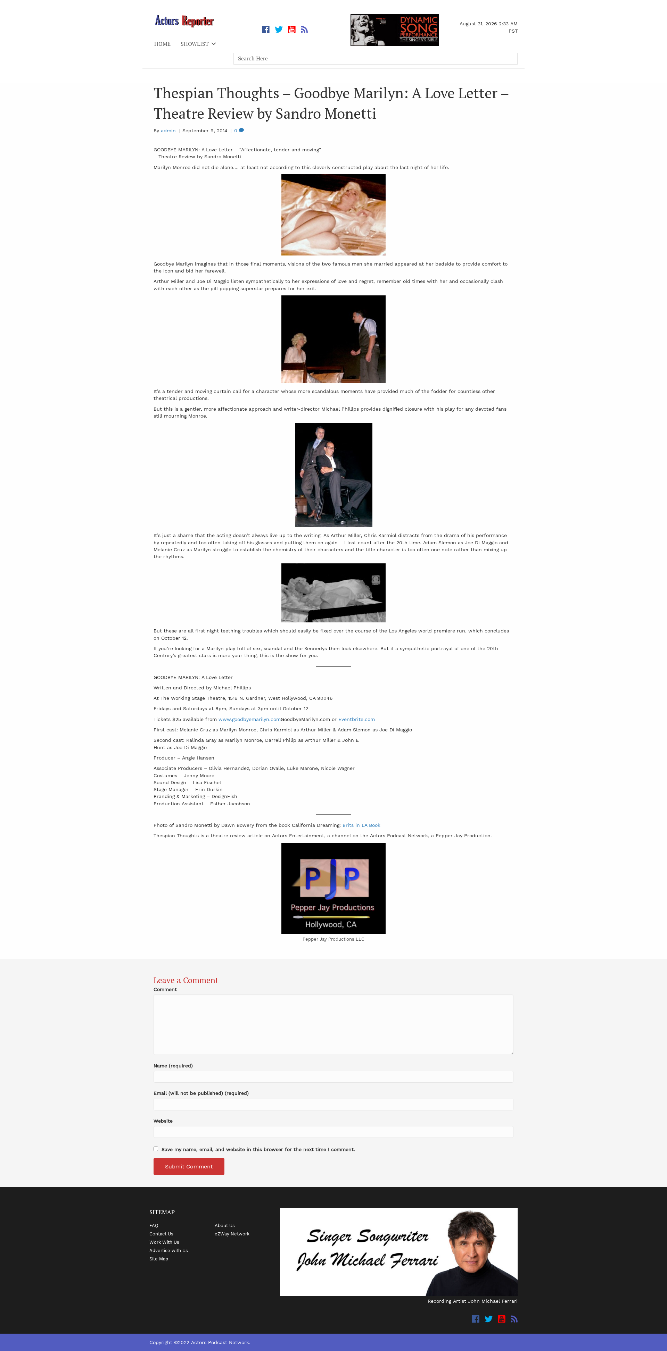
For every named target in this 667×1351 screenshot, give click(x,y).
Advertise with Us (168, 1250)
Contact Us (161, 1233)
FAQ (153, 1225)
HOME (162, 44)
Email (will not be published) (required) (201, 1093)
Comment (165, 989)
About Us (225, 1225)
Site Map (158, 1258)
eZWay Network (232, 1233)
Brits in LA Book (361, 825)
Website (163, 1121)
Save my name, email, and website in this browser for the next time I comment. (258, 1149)
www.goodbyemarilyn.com (250, 719)
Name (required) (173, 1065)
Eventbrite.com (356, 719)
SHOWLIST (195, 44)
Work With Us (164, 1242)
